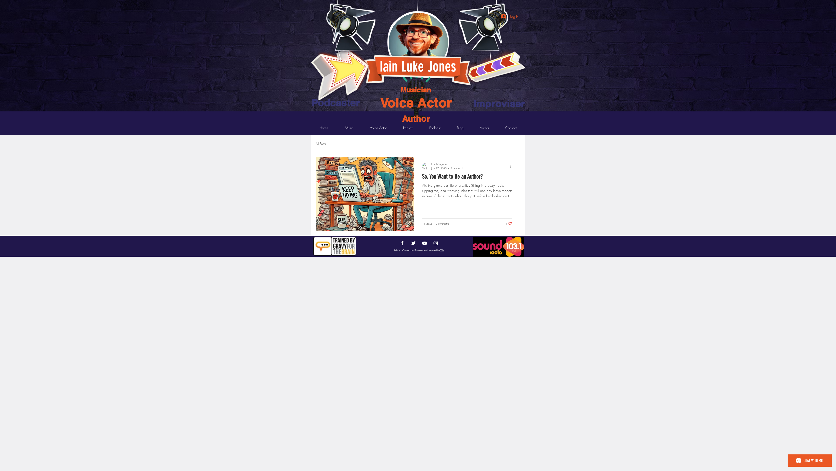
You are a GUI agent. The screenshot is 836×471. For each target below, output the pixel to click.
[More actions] (511, 166)
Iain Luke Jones (417, 66)
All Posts (321, 144)
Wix (442, 250)
